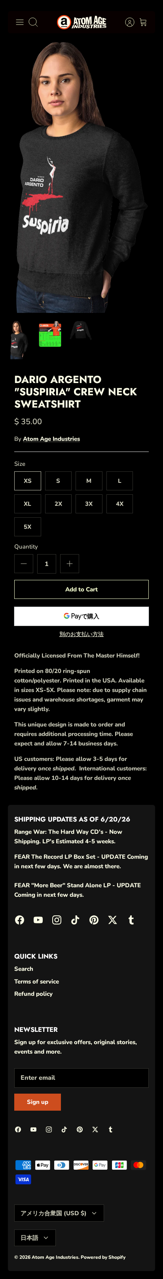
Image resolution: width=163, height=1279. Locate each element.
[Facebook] (21, 1259)
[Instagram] (60, 1259)
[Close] (145, 1138)
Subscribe (81, 1238)
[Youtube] (41, 1259)
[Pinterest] (99, 1259)
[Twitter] (118, 1259)
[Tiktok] (79, 1259)
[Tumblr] (138, 1259)
